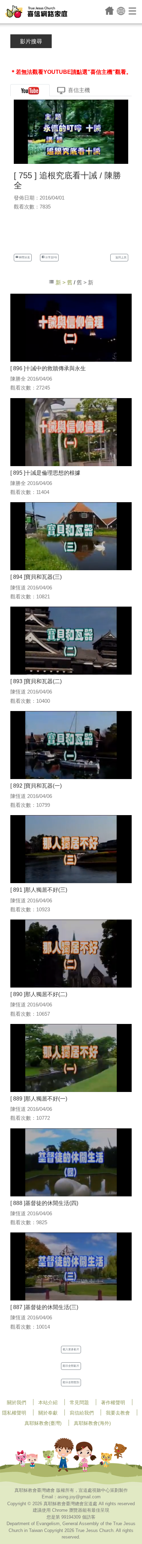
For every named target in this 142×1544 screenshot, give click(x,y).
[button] (121, 10)
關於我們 (16, 1402)
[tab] (30, 90)
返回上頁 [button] (120, 257)
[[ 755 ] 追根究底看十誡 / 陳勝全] (71, 131)
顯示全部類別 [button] (71, 1382)
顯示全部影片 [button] (71, 1365)
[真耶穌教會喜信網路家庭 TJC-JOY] (36, 11)
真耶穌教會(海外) (92, 1423)
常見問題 (79, 1402)
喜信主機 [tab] (79, 90)
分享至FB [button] (50, 257)
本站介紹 (48, 1402)
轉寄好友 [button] (24, 257)
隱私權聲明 (14, 1413)
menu (133, 11)
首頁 (109, 11)
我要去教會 (118, 1413)
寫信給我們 (82, 1413)
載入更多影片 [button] (71, 1349)
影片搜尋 (31, 41)
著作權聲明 (113, 1402)
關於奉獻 (48, 1413)
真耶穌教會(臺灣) (43, 1423)
